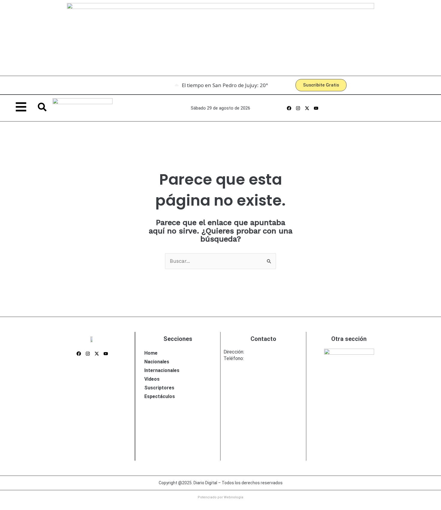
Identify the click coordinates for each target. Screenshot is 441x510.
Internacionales (161, 370)
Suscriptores (159, 388)
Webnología (233, 497)
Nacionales (156, 362)
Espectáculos (159, 396)
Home (151, 353)
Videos (152, 379)
